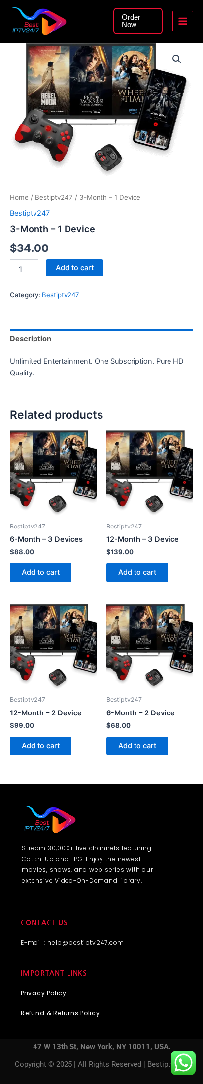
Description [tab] (30, 338)
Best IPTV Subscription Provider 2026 (88, 20)
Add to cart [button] (41, 572)
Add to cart (75, 267)
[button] (138, 21)
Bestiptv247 (54, 197)
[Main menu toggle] (182, 21)
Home (19, 197)
